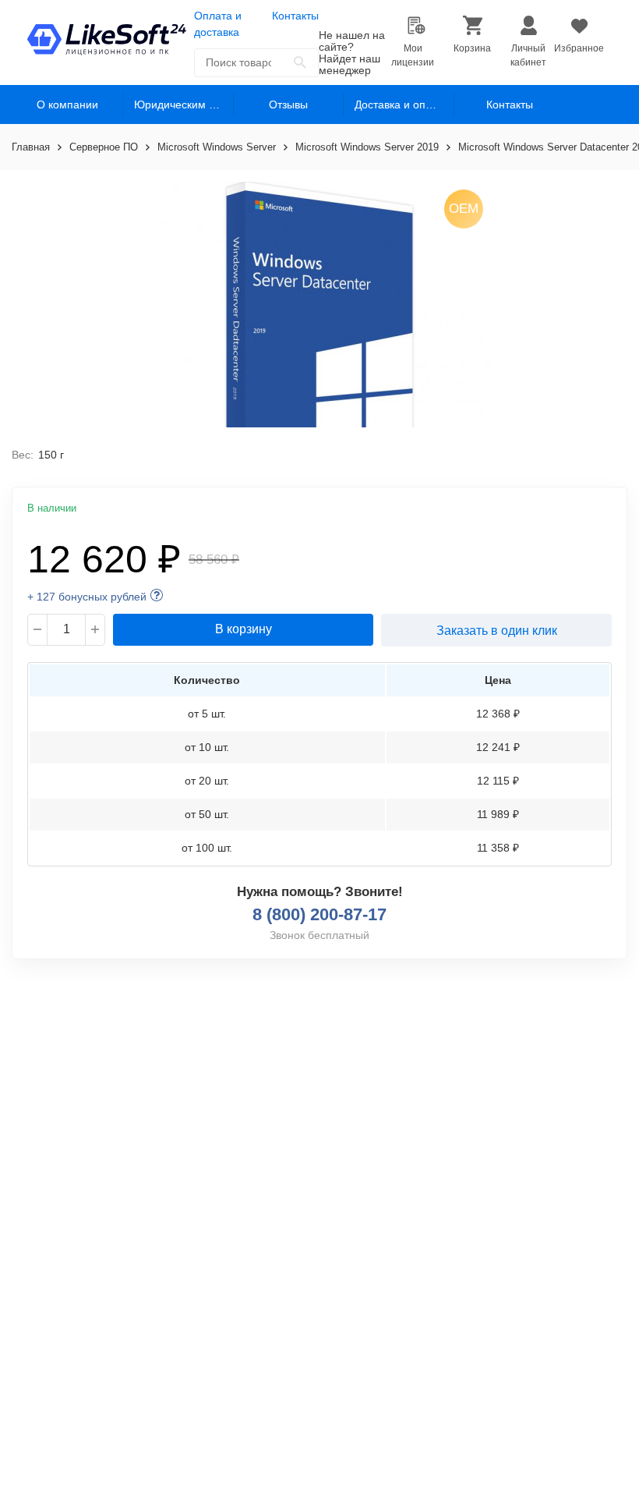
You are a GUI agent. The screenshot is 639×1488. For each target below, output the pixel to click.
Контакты (295, 15)
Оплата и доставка (218, 23)
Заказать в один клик (496, 630)
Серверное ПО (103, 147)
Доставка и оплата (402, 104)
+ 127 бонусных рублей (87, 596)
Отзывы (288, 104)
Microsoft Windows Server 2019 (367, 147)
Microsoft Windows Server (216, 147)
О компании (67, 104)
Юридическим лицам (184, 104)
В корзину (243, 629)
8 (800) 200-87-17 (319, 914)
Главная (31, 147)
